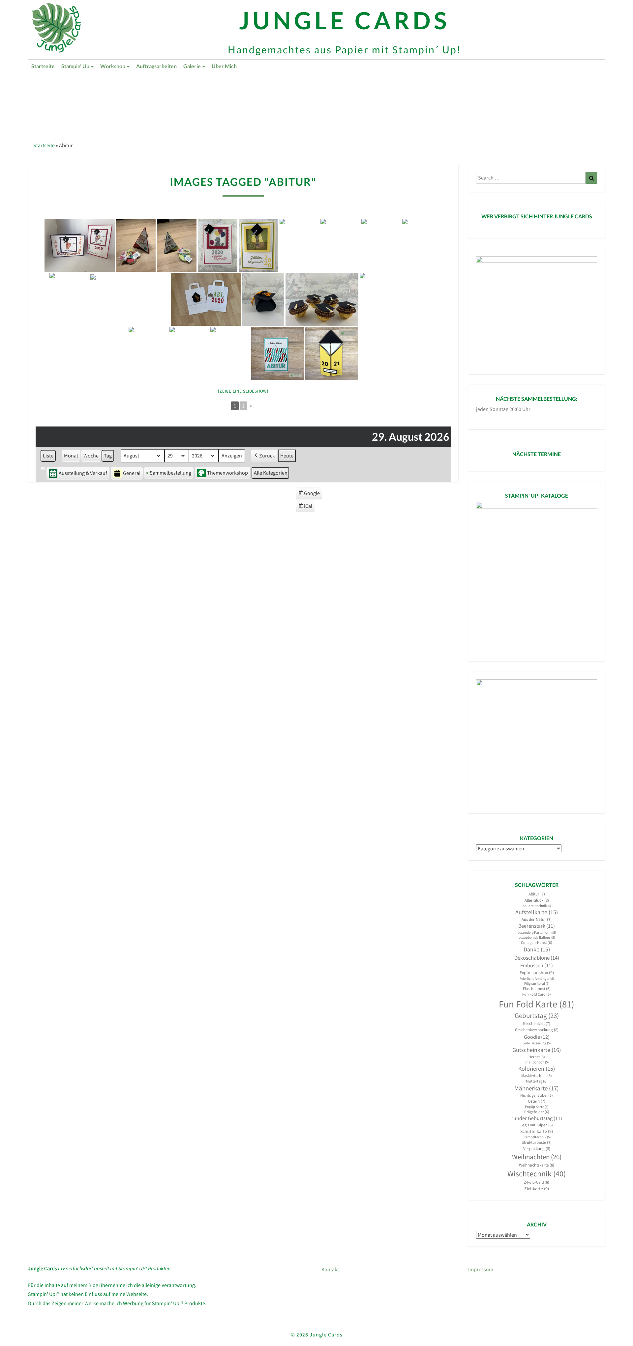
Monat (71, 455)
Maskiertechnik (536, 1075)
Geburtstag (537, 1015)
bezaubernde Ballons (537, 937)
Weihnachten (536, 1156)
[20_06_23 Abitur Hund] (217, 245)
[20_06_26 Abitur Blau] (299, 245)
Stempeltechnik (537, 1137)
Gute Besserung (537, 1043)
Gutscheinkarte (536, 1050)
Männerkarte (536, 1088)
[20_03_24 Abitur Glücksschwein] (136, 245)
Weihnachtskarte (536, 1165)
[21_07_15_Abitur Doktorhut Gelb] (331, 353)
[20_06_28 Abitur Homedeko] (398, 299)
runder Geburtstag (536, 1118)
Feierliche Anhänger (537, 978)
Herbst (536, 1056)
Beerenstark (536, 926)
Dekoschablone (536, 957)
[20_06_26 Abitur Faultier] (422, 245)
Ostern (536, 1101)
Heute (286, 455)
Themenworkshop (227, 472)
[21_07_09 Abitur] (277, 353)
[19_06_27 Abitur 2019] (80, 245)
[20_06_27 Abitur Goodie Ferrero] (322, 299)
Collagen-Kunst (536, 942)
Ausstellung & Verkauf (83, 473)
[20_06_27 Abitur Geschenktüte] (206, 299)
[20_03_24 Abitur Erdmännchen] (176, 245)
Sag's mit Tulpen (537, 1124)
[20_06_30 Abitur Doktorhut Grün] (148, 353)
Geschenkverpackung (536, 1029)
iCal (306, 507)
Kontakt (330, 1269)
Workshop (113, 66)
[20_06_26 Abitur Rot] (340, 245)
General (131, 473)
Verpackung (536, 1148)
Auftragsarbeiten (156, 66)
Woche (91, 455)
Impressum (480, 1269)
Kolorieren (536, 1068)
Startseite (43, 66)
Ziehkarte (536, 1189)
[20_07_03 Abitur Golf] (230, 353)
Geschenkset (536, 1023)
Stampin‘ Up (75, 66)
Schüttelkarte (536, 1131)
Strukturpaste (537, 1142)
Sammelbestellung (170, 472)
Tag (108, 455)
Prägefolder (536, 1111)
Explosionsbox (537, 972)
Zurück (267, 455)
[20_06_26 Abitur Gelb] (381, 245)
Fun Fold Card (536, 994)
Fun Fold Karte (536, 1004)
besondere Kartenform (537, 932)
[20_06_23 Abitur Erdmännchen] (258, 245)
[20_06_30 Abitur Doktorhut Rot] (189, 353)
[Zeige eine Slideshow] (243, 391)
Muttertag (537, 1081)
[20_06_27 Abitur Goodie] (263, 299)
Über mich (224, 66)
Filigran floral (536, 983)
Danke (537, 949)
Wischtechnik (536, 1173)
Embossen (536, 965)
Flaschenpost (537, 988)
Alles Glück (537, 900)
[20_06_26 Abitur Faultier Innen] (69, 299)
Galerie (192, 66)
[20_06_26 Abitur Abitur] (129, 299)
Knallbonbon (537, 1062)
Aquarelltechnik (537, 906)
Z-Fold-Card (536, 1182)
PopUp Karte (536, 1107)
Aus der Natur (537, 919)
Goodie (537, 1036)
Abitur (536, 894)
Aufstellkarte (536, 912)
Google (309, 495)
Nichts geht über (536, 1095)
